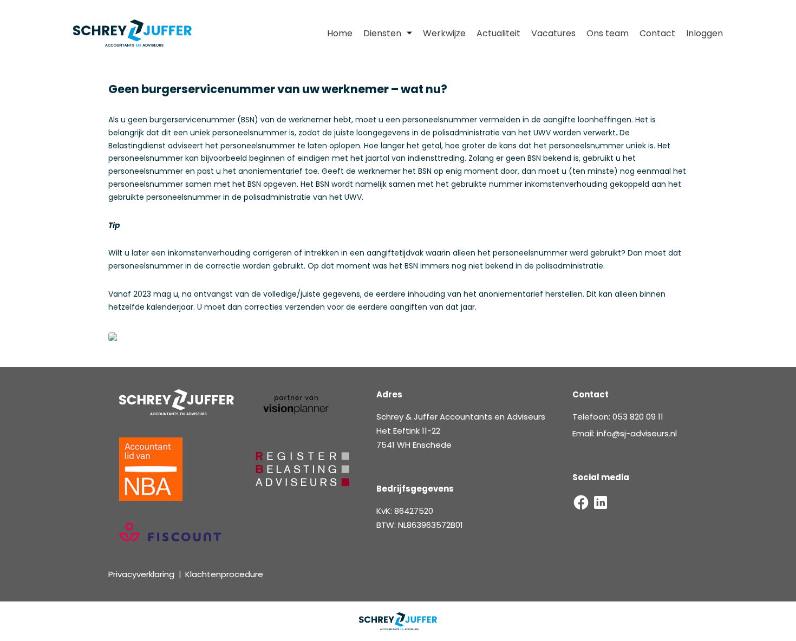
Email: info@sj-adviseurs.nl (624, 433)
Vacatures (553, 33)
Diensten (382, 33)
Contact (657, 33)
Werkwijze (444, 33)
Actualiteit (498, 33)
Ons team (607, 33)
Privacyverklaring (141, 574)
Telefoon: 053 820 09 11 (617, 416)
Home (340, 33)
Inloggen (704, 33)
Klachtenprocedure (224, 574)
